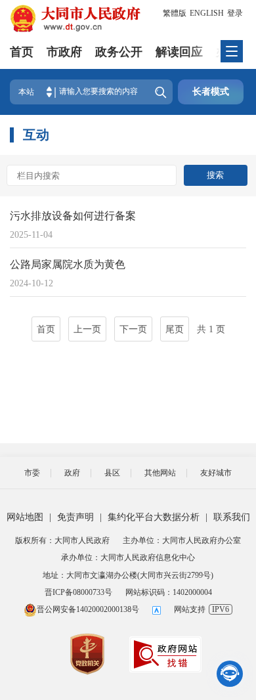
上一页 (87, 329)
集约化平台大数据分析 (154, 517)
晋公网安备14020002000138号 (88, 609)
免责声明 (75, 517)
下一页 (133, 329)
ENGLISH (207, 13)
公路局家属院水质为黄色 (67, 264)
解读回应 (179, 51)
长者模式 (210, 92)
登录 (235, 13)
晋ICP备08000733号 (78, 592)
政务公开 (118, 51)
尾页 (174, 329)
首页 (21, 51)
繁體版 (174, 13)
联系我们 (231, 517)
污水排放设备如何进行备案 (73, 215)
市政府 (64, 51)
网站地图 (25, 517)
